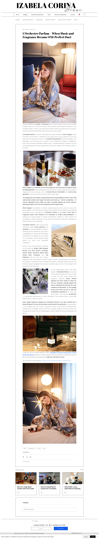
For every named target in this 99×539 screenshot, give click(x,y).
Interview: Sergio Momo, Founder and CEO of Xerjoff (25, 487)
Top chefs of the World (64, 19)
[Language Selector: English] (81, 14)
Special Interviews (28, 19)
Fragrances (39, 19)
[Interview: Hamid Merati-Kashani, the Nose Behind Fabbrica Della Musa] (49, 478)
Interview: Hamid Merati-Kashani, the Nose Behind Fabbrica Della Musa (48, 487)
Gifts (25, 448)
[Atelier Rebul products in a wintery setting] (73, 478)
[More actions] (75, 29)
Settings (86, 536)
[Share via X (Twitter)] (27, 457)
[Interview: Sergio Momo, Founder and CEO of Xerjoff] (26, 478)
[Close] (97, 537)
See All (82, 469)
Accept (92, 536)
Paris (44, 448)
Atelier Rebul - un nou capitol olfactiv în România (72, 487)
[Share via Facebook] (23, 457)
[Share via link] (30, 457)
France (39, 448)
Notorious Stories (50, 19)
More (75, 19)
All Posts (17, 19)
